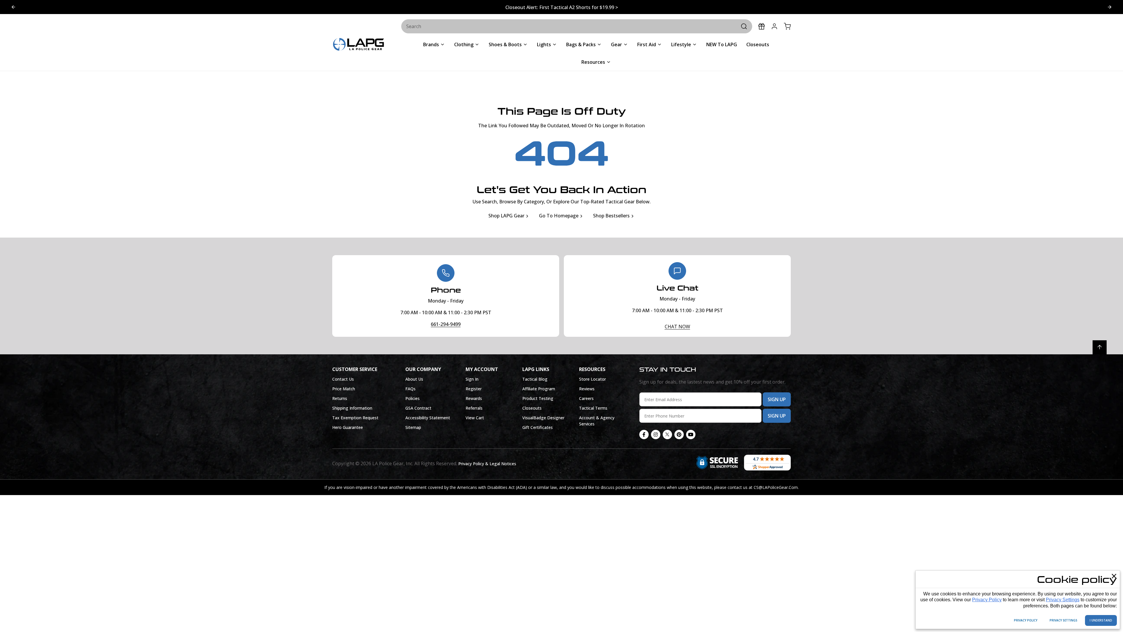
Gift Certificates (537, 427)
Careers (586, 398)
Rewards (474, 398)
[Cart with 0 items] (787, 26)
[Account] (774, 26)
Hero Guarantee (347, 427)
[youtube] (690, 434)
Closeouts (532, 408)
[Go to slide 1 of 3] (1109, 7)
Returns (339, 398)
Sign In (472, 379)
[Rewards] (761, 26)
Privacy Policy (987, 599)
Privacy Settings (1062, 599)
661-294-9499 (446, 324)
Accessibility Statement (427, 417)
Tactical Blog (534, 379)
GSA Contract (418, 408)
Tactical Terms (593, 408)
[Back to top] (1100, 347)
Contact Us (343, 379)
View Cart (475, 417)
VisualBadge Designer (543, 417)
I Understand (1101, 620)
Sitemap (413, 427)
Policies (412, 398)
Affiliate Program (538, 388)
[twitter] (667, 434)
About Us (414, 379)
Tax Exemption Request (355, 417)
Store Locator (592, 379)
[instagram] (655, 434)
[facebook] (644, 434)
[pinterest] (679, 434)
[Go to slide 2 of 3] (13, 7)
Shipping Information (352, 408)
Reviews (587, 388)
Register (474, 388)
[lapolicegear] (358, 45)
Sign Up (777, 399)
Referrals (474, 408)
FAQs (410, 388)
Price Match (343, 388)
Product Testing (537, 398)
